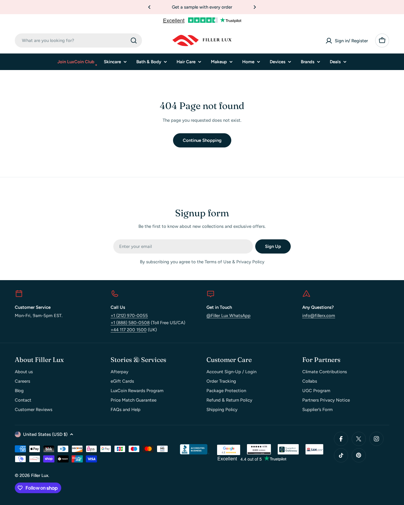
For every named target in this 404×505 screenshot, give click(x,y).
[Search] (133, 40)
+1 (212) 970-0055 (129, 315)
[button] (149, 7)
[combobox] (78, 40)
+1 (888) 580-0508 (130, 322)
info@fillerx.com (318, 315)
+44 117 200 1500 (129, 329)
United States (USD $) (45, 434)
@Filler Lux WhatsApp (228, 315)
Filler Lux (39, 475)
